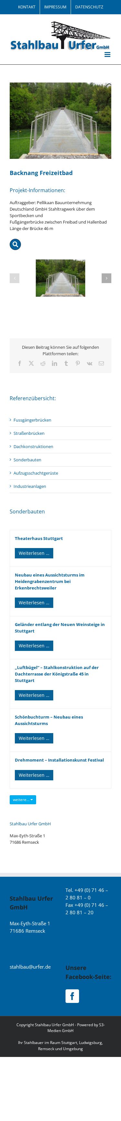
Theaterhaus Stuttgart (39, 538)
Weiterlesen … (34, 553)
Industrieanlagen (30, 486)
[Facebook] (72, 996)
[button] (14, 278)
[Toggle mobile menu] (108, 54)
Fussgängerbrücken (32, 420)
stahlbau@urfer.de (30, 966)
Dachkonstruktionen (33, 446)
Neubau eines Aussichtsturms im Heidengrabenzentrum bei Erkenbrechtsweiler (50, 581)
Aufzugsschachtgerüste (36, 473)
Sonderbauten (27, 460)
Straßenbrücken (29, 433)
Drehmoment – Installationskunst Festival (59, 760)
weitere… (21, 799)
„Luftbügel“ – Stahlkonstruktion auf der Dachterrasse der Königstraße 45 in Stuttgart (57, 674)
